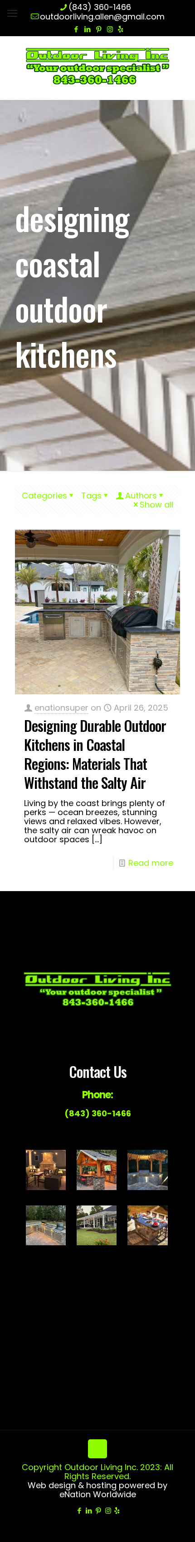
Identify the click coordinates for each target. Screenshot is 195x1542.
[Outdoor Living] (97, 65)
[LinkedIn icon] (87, 29)
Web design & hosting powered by (97, 1485)
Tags (91, 495)
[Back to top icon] (97, 1448)
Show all (156, 504)
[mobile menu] (12, 13)
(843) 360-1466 (99, 7)
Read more (150, 862)
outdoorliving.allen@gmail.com (102, 16)
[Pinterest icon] (98, 29)
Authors (141, 495)
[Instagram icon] (110, 29)
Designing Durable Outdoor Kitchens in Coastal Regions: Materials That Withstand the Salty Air (95, 754)
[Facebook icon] (76, 29)
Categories (44, 495)
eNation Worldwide (97, 1494)
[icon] (120, 29)
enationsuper (61, 707)
